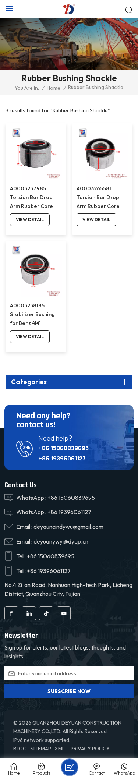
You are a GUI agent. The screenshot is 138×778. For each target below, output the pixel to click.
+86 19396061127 (62, 458)
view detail (30, 219)
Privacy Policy (90, 748)
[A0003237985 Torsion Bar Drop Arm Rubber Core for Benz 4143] (36, 154)
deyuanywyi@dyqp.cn (60, 541)
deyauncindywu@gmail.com (68, 526)
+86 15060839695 (63, 448)
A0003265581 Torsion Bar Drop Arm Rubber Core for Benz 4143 (98, 198)
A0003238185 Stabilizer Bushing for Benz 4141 (32, 314)
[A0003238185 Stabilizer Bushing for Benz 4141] (36, 271)
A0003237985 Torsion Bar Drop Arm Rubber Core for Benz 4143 (31, 198)
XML (59, 748)
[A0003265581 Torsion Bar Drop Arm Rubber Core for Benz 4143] (102, 154)
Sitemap (41, 748)
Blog (20, 748)
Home (53, 88)
